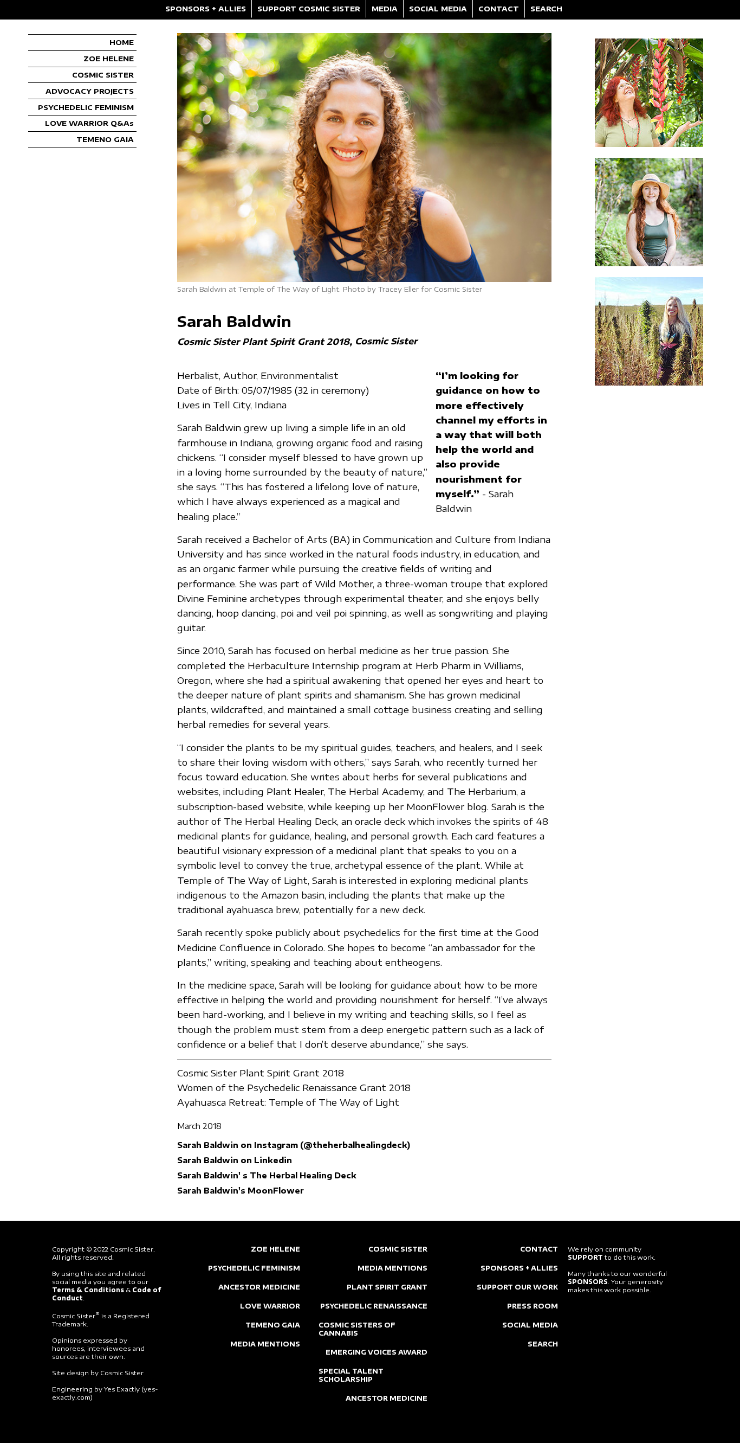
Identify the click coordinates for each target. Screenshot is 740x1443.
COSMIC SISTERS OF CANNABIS (357, 1329)
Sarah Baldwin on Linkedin (234, 1160)
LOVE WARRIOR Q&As (89, 123)
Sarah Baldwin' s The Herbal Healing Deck (266, 1175)
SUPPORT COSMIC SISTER (308, 8)
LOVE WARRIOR (270, 1306)
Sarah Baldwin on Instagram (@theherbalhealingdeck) (293, 1145)
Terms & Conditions (88, 1290)
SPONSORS (588, 1282)
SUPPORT (585, 1257)
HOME (121, 42)
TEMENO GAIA (105, 139)
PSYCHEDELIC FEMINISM (86, 107)
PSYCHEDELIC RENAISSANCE (373, 1306)
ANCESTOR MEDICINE (259, 1287)
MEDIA (385, 8)
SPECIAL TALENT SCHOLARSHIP (351, 1375)
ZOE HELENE (108, 58)
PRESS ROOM (532, 1306)
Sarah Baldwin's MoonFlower (240, 1190)
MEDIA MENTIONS (265, 1344)
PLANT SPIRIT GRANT (387, 1287)
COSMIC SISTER (103, 74)
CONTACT (498, 8)
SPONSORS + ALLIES (205, 8)
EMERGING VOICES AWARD (376, 1352)
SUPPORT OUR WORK (517, 1287)
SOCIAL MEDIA (438, 8)
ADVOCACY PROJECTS (90, 91)
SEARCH (546, 8)
